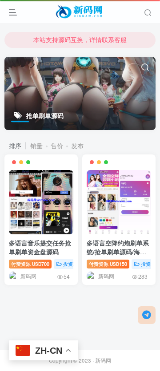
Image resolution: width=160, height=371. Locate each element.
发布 (77, 145)
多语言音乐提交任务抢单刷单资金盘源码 (40, 247)
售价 (57, 145)
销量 (36, 145)
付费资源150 (108, 263)
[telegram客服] (147, 315)
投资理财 (73, 263)
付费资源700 (30, 263)
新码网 (103, 360)
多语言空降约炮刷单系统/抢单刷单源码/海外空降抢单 (118, 251)
